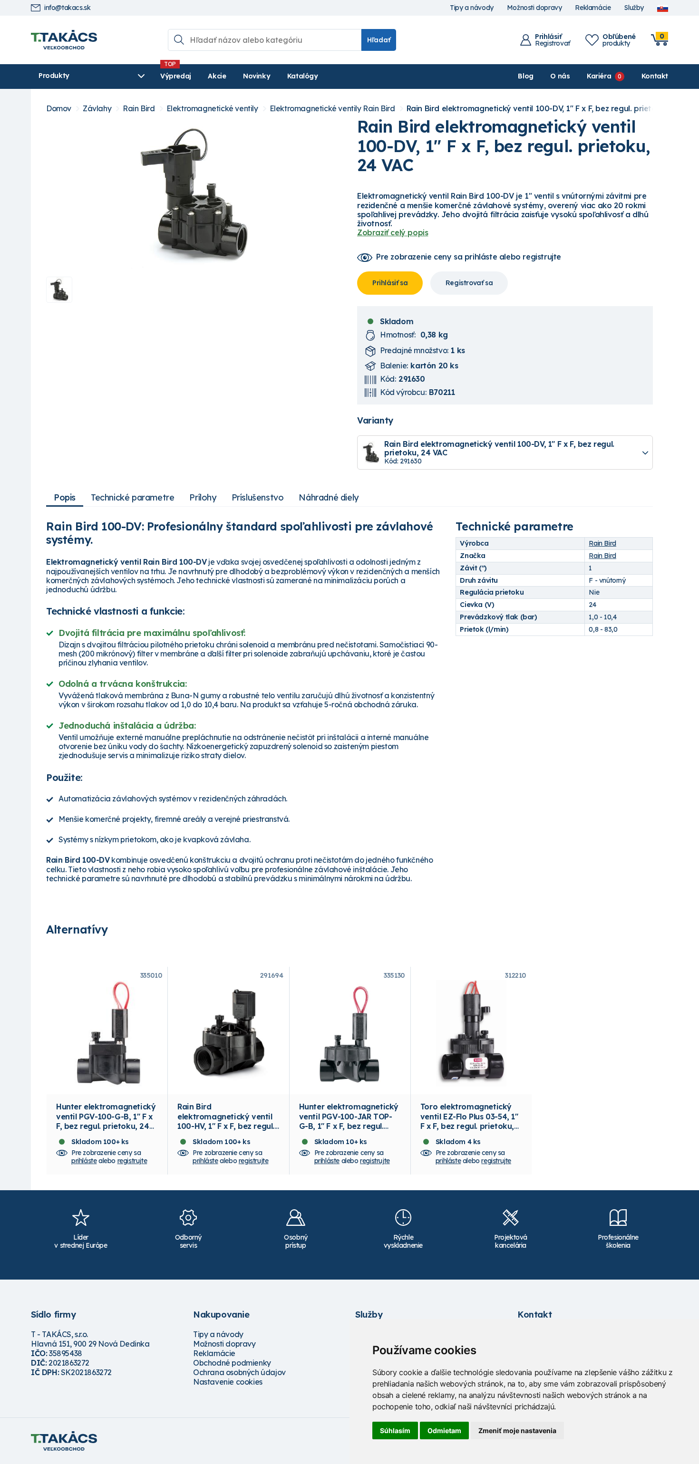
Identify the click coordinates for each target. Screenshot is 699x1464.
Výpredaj (175, 76)
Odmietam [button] (444, 1430)
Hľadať (378, 40)
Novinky (256, 76)
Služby (634, 8)
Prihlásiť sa (390, 283)
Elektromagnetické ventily (212, 108)
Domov (58, 108)
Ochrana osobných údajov (239, 1372)
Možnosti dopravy (534, 8)
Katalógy (302, 76)
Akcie (217, 76)
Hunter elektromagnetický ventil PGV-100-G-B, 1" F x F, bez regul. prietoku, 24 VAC (105, 1121)
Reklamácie (593, 8)
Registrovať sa (469, 283)
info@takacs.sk (67, 8)
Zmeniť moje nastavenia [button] (517, 1430)
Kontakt (654, 76)
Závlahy (97, 108)
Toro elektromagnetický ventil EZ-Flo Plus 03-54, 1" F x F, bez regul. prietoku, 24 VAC (469, 1121)
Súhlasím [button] (395, 1430)
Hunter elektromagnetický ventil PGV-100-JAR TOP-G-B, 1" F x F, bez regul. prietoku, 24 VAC (348, 1121)
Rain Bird (139, 108)
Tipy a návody (472, 8)
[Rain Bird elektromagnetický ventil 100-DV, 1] (194, 193)
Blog (525, 76)
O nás (560, 76)
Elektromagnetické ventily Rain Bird (332, 108)
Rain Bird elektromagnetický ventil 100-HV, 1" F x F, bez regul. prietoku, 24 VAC (225, 1121)
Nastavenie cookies (227, 1382)
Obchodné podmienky (232, 1363)
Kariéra (599, 76)
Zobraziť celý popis (392, 232)
